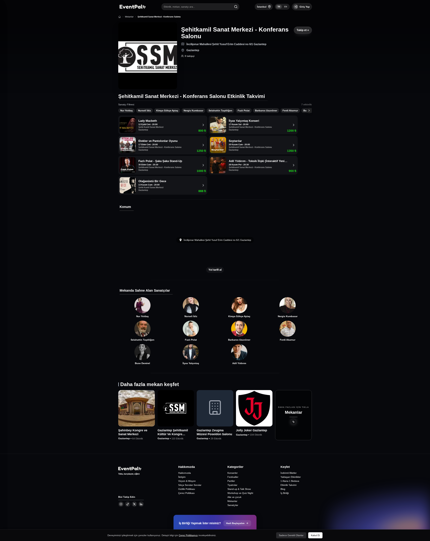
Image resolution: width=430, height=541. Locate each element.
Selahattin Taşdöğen (220, 110)
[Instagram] (121, 504)
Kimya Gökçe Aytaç (167, 110)
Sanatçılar (232, 505)
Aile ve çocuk (234, 497)
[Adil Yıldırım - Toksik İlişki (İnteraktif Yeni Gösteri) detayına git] (293, 165)
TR (278, 7)
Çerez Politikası (186, 493)
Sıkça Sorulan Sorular (189, 485)
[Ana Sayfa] (119, 16)
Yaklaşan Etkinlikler (291, 477)
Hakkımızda (184, 473)
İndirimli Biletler (289, 473)
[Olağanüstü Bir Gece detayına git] (203, 185)
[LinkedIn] (141, 504)
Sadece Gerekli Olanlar (291, 535)
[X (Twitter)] (134, 504)
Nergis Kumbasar (193, 110)
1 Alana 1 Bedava (290, 481)
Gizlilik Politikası (186, 489)
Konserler (232, 473)
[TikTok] (127, 504)
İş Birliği (285, 493)
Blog (283, 489)
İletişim (182, 477)
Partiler (231, 481)
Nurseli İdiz (144, 110)
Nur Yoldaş (126, 110)
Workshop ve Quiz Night (240, 493)
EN (285, 7)
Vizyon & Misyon (187, 481)
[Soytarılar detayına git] (293, 145)
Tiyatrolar (232, 485)
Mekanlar (232, 501)
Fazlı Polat (244, 110)
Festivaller (232, 477)
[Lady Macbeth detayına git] (203, 125)
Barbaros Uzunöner (266, 110)
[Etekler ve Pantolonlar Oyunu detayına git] (203, 145)
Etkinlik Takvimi (288, 485)
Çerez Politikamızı (188, 535)
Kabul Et (315, 535)
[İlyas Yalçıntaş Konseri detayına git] (293, 125)
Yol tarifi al (215, 269)
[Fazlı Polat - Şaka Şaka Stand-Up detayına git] (203, 165)
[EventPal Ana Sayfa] (132, 6)
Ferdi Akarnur (290, 110)
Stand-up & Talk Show (239, 489)
